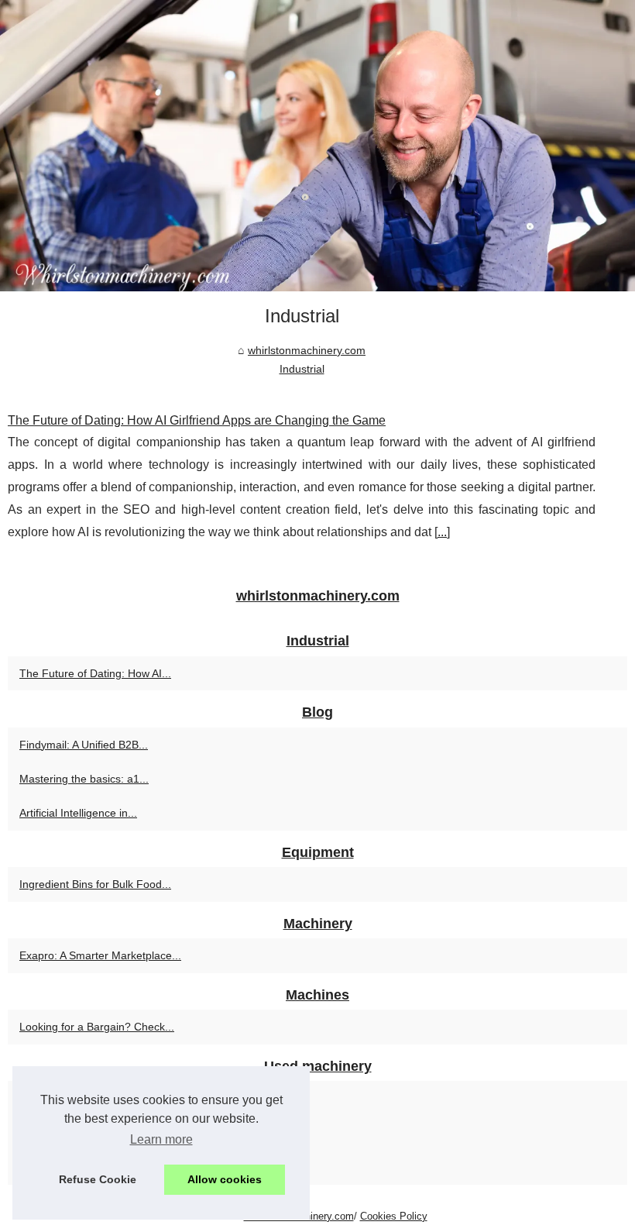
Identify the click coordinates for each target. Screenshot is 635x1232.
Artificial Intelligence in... (78, 813)
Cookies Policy (393, 1216)
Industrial (302, 369)
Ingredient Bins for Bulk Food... (95, 884)
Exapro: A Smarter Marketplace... (100, 955)
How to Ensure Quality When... (94, 1098)
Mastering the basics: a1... (84, 779)
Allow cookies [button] (224, 1179)
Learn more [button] (161, 1139)
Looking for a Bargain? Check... (96, 1026)
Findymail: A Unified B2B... (83, 744)
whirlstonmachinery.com (307, 350)
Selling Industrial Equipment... (92, 1133)
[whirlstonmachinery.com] (317, 145)
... (442, 532)
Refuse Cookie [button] (97, 1179)
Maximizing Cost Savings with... (96, 1167)
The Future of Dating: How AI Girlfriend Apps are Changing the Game (197, 420)
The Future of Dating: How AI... (95, 673)
